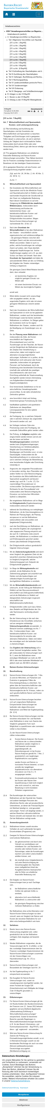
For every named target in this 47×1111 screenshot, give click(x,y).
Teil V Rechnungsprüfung (18, 80)
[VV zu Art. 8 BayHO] (18, 63)
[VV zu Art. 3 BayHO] (18, 48)
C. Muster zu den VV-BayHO (18, 97)
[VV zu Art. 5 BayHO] (18, 54)
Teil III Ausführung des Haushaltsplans (23, 74)
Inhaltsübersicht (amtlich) (17, 34)
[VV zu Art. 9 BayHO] (18, 66)
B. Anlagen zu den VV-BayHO (18, 94)
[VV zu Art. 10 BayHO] (18, 68)
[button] (4, 31)
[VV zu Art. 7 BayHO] (18, 60)
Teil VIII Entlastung (16, 88)
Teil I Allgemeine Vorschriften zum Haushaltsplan (27, 40)
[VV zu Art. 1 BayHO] (18, 43)
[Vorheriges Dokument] (38, 111)
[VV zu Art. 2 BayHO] (18, 46)
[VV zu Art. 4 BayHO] (18, 51)
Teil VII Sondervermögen (18, 86)
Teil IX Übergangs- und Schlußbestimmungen (26, 91)
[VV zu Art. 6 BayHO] (18, 57)
